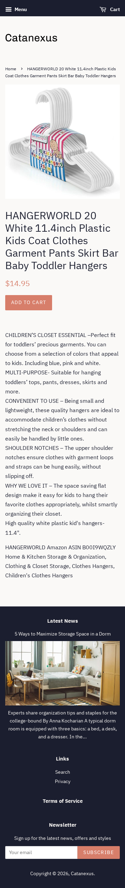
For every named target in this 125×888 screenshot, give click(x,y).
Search (62, 772)
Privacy (62, 781)
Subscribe (98, 852)
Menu (20, 9)
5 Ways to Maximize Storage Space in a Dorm (63, 634)
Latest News (62, 621)
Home (10, 68)
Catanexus (82, 873)
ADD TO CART (28, 302)
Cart (114, 9)
